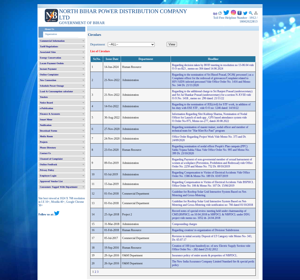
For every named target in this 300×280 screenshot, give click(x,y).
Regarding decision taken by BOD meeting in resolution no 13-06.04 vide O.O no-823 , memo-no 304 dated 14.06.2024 (213, 66)
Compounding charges (184, 224)
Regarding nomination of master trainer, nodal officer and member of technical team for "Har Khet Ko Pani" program (210, 128)
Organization (51, 34)
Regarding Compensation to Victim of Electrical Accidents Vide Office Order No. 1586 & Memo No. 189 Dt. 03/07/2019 (211, 174)
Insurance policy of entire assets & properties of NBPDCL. (205, 255)
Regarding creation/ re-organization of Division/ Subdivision (205, 230)
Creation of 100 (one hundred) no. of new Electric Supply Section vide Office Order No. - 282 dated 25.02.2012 (211, 247)
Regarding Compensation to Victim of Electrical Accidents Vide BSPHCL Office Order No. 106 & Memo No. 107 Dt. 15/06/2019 (213, 184)
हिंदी (215, 14)
